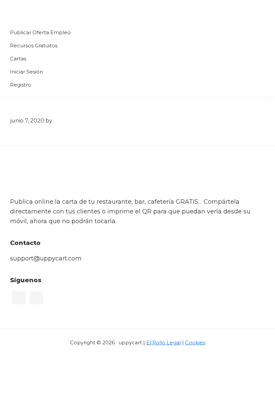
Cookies (195, 342)
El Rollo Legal (163, 342)
